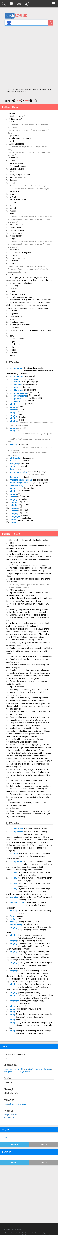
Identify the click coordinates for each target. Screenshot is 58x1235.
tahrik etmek (17, 232)
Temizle (43, 1144)
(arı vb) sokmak (16, 163)
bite (19, 918)
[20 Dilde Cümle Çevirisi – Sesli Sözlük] (12, 4)
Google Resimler (10, 1114)
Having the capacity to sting (30, 940)
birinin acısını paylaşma (38, 471)
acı (12, 121)
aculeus (20, 916)
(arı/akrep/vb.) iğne (18, 199)
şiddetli (26, 504)
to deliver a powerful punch (35, 828)
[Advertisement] (29, 57)
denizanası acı (29, 458)
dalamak (13, 180)
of (13, 460)
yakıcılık (12, 141)
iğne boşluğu (32, 381)
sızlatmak (15, 135)
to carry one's (18, 472)
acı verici (22, 428)
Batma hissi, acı (16, 224)
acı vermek (14, 249)
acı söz (15, 291)
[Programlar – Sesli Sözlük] (27, 4)
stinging (13, 404)
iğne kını (31, 400)
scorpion (16, 924)
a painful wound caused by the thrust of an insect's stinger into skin (26, 804)
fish (14, 387)
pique (49, 1068)
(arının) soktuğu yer (18, 177)
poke (5, 1071)
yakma (15, 313)
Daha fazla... (15, 1144)
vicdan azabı (30, 376)
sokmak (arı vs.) (18, 116)
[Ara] (50, 23)
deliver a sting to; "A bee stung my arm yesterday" (31, 785)
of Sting (20, 1011)
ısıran (20, 414)
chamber (16, 384)
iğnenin (26, 460)
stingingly (15, 516)
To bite (11, 542)
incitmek (15, 327)
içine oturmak (18, 230)
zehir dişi (16, 344)
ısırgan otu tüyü (18, 294)
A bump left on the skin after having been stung (29, 540)
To (13, 918)
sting (5, 1137)
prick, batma (26, 463)
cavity (15, 381)
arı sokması (19, 143)
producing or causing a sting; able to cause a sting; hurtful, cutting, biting (35, 996)
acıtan (24, 498)
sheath (15, 401)
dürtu (12, 335)
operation (16, 368)
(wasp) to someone (21, 479)
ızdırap (15, 260)
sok (13, 182)
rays (14, 378)
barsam (26, 387)
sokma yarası (18, 321)
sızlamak (13, 193)
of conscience (18, 392)
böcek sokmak (30, 477)
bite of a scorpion (31, 924)
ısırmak (15, 255)
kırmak (15, 263)
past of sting (21, 1019)
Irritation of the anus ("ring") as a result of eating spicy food (35, 898)
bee (14, 444)
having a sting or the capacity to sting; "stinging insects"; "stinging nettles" (28, 929)
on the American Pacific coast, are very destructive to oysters (35, 873)
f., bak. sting (26, 518)
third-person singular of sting (29, 1008)
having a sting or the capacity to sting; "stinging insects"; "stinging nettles (34, 936)
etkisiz (12, 355)
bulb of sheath (19, 482)
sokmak (12, 113)
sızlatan (30, 488)
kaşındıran (26, 496)
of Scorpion (14, 808)
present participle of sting (29, 992)
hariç (20, 406)
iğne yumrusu (45, 482)
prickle (10, 1071)
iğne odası (33, 384)
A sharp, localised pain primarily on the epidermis (31, 598)
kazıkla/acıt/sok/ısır (25, 520)
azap (14, 349)
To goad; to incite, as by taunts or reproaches (29, 697)
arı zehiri (38, 398)
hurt (26, 1068)
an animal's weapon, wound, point (27, 600)
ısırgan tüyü (14, 191)
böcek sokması (20, 166)
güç (13, 341)
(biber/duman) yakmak (22, 296)
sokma (21, 493)
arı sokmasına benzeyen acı (20, 138)
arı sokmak (13, 157)
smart (17, 1071)
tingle (22, 1071)
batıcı (23, 417)
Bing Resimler (9, 1117)
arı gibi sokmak (30, 389)
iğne (14, 238)
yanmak (13, 210)
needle (43, 1068)
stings (12, 1006)
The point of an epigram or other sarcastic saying (31, 794)
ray (13, 872)
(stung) (15, 285)
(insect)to (16, 477)
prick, (14, 463)
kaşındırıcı (26, 490)
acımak (13, 196)
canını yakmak (18, 258)
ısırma (14, 310)
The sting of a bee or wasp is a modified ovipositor (31, 656)
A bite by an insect (17, 589)
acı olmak (16, 288)
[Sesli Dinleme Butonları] (20, 101)
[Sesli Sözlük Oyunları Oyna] (20, 4)
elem (12, 319)
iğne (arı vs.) (16, 119)
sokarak (24, 466)
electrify (21, 1068)
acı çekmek (17, 316)
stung (12, 412)
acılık (12, 171)
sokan (25, 509)
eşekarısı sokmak (40, 479)
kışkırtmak (16, 227)
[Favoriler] (35, 102)
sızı (11, 205)
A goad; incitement (17, 686)
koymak (15, 347)
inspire (37, 1068)
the (13, 469)
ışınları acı (29, 378)
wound (27, 1071)
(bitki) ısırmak (18, 338)
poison (15, 398)
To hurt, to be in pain (17, 562)
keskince (24, 515)
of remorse (17, 376)
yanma (12, 160)
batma (12, 213)
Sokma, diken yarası (22, 252)
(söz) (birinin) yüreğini (21, 324)
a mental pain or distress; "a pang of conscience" (30, 614)
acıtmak (13, 208)
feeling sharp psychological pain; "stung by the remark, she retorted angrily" (34, 1032)
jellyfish (15, 458)
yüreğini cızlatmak (23, 174)
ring (14, 896)
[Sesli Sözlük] (4, 4)
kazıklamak (17, 235)
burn (15, 1068)
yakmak (13, 202)
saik (11, 274)
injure (31, 1068)
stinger (6, 1068)
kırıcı (24, 507)
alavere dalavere (17, 168)
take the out (17, 902)
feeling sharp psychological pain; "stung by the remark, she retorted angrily (34, 1015)
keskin (25, 501)
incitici (25, 512)
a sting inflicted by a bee (29, 921)
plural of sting (22, 1006)
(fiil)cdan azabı (34, 395)
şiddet (14, 352)
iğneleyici (29, 403)
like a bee (16, 390)
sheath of (16, 485)
